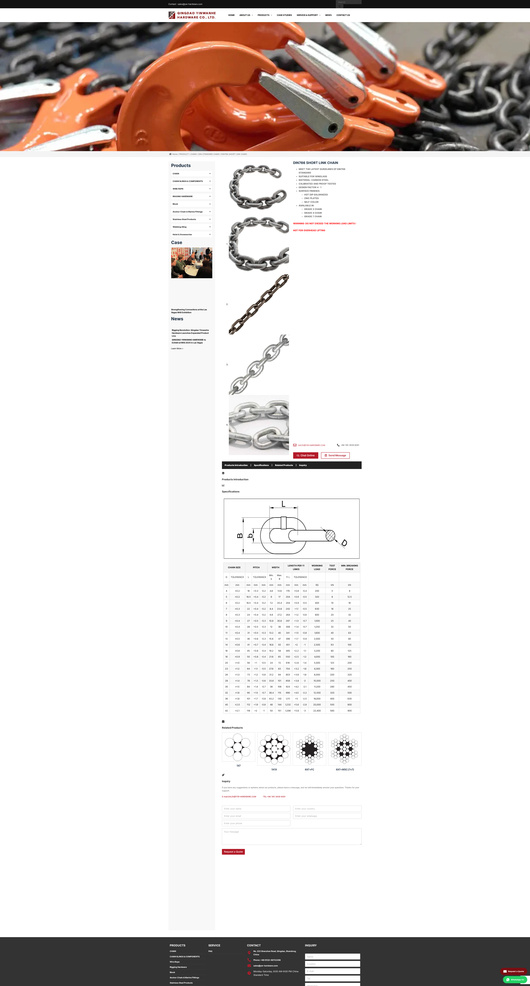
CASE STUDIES (284, 15)
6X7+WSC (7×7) (345, 769)
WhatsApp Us (517, 979)
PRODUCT (184, 154)
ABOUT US (244, 15)
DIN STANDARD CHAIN (208, 154)
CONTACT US (343, 15)
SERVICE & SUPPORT (307, 15)
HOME (231, 15)
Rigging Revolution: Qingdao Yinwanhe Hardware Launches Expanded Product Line (190, 333)
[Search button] (339, 6)
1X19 (274, 769)
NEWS (328, 15)
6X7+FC (309, 769)
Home (174, 154)
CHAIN (193, 154)
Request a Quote (233, 851)
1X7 (239, 765)
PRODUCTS (263, 15)
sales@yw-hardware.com (190, 4)
